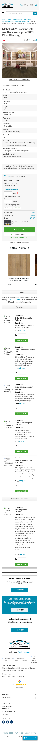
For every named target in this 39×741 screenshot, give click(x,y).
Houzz (7, 722)
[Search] (35, 13)
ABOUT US (5, 709)
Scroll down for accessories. (19, 80)
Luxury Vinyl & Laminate (15, 19)
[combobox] (19, 13)
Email (26, 40)
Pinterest (11, 722)
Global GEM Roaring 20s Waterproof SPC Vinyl (15, 21)
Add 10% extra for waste (12, 196)
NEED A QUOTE (7, 706)
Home (3, 19)
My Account (28, 5)
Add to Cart (21, 341)
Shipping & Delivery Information (19, 242)
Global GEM (27, 19)
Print (33, 40)
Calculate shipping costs (12, 205)
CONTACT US (6, 703)
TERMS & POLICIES (8, 711)
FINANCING (5, 714)
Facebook (3, 722)
